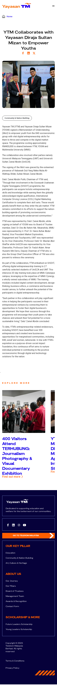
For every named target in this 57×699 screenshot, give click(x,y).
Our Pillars (11, 586)
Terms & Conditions (15, 661)
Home (9, 16)
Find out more (11, 476)
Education (10, 553)
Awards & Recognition (16, 601)
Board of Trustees (15, 591)
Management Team (15, 596)
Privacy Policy (12, 668)
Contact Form (12, 606)
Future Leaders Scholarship (19, 624)
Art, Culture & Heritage (16, 563)
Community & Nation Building (19, 558)
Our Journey (12, 581)
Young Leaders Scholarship (19, 629)
